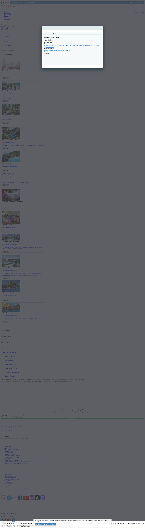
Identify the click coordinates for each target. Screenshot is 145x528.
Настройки (38, 524)
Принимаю (52, 524)
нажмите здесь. (72, 521)
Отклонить (45, 524)
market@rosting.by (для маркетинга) (62, 50)
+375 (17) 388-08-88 (49, 45)
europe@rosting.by (48, 50)
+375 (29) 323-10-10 (59, 45)
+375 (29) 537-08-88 (68, 45)
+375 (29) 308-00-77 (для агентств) (82, 45)
